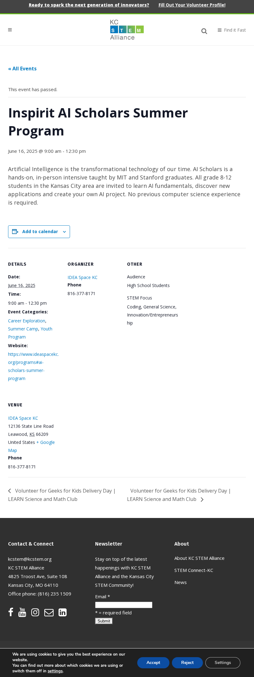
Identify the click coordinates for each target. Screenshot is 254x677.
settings (55, 671)
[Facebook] (13, 614)
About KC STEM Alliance (199, 558)
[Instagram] (37, 614)
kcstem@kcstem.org (30, 559)
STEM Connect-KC (193, 570)
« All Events (22, 68)
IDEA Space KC (83, 277)
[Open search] (204, 30)
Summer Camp (23, 329)
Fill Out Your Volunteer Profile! (192, 5)
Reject (187, 663)
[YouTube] (24, 614)
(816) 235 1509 (54, 594)
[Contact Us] (51, 614)
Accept (153, 663)
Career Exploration (26, 321)
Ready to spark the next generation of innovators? (89, 5)
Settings (223, 663)
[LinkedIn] (63, 614)
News (180, 582)
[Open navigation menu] (229, 30)
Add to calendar (40, 231)
